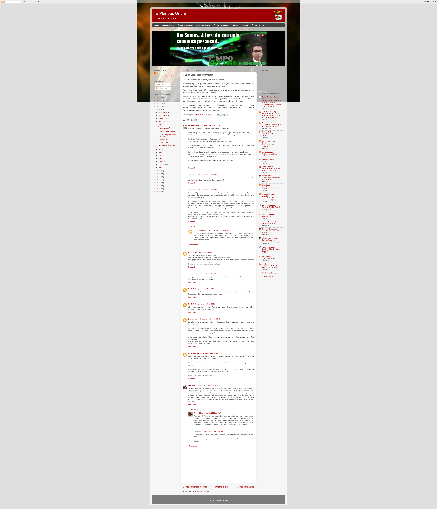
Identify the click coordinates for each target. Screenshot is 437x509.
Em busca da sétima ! (269, 223)
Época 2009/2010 (185, 25)
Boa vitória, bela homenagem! (272, 242)
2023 (159, 101)
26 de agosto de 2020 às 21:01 (213, 431)
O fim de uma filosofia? (166, 132)
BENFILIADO (267, 176)
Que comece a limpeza (166, 145)
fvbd (190, 289)
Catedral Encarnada (269, 229)
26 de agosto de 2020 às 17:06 (218, 230)
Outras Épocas (168, 25)
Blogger (225, 500)
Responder (192, 168)
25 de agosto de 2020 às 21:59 (207, 274)
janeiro (161, 167)
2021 (159, 107)
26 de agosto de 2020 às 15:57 (210, 413)
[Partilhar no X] (222, 115)
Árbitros (234, 25)
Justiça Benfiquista (269, 123)
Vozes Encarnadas (269, 205)
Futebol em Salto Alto (270, 273)
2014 (159, 186)
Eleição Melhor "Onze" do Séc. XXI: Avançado (270, 199)
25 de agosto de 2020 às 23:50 (211, 353)
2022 (159, 104)
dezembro (162, 112)
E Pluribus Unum (170, 13)
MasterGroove (267, 167)
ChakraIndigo (193, 125)
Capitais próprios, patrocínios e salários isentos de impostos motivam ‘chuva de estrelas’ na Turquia (271, 103)
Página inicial (221, 487)
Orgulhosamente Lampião (268, 195)
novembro (162, 115)
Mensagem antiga (245, 487)
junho (161, 152)
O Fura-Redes (267, 132)
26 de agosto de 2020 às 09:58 (207, 385)
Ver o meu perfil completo (163, 76)
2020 (159, 110)
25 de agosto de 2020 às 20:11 (207, 175)
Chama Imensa (267, 276)
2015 (159, 183)
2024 (159, 98)
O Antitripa (266, 185)
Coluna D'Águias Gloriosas (268, 142)
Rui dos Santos (200, 230)
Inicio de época (163, 142)
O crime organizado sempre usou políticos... (271, 179)
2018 (159, 174)
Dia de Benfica (267, 152)
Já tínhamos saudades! (269, 154)
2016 (159, 180)
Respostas (194, 226)
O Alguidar (266, 264)
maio (161, 155)
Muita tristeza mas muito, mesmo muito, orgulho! (270, 266)
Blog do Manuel (268, 214)
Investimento (162, 139)
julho (160, 149)
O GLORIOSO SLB (269, 222)
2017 (159, 177)
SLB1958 (191, 385)
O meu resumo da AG (269, 258)
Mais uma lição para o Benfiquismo (166, 128)
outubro (162, 118)
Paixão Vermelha (268, 247)
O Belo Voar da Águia (270, 112)
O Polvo (245, 25)
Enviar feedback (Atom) (200, 491)
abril (160, 158)
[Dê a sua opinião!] (220, 115)
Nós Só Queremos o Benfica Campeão (269, 239)
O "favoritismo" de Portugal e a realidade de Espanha (271, 125)
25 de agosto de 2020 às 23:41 (209, 319)
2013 (159, 189)
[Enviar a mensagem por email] (218, 115)
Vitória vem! (266, 256)
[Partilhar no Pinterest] (227, 115)
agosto (161, 124)
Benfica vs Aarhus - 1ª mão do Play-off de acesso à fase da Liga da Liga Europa (271, 115)
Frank (196, 413)
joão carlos (192, 319)
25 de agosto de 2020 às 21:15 (203, 252)
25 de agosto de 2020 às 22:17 (203, 289)
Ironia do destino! (267, 216)
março (161, 161)
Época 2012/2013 (259, 25)
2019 (159, 171)
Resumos (265, 161)
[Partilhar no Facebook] (225, 115)
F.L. (189, 252)
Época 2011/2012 (221, 25)
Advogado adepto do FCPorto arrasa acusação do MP (271, 169)
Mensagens (161, 84)
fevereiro (162, 164)
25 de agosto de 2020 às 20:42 (207, 190)
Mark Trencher (193, 353)
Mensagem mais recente (195, 487)
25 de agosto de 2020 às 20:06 (210, 125)
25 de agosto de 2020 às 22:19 (203, 304)
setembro (162, 121)
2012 (159, 192)
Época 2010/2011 (203, 25)
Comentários (162, 88)
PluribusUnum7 (162, 73)
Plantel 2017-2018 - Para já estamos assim (271, 208)
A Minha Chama (268, 159)
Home (156, 25)
